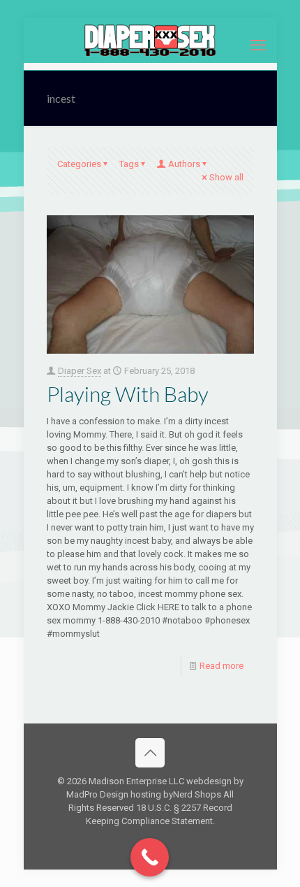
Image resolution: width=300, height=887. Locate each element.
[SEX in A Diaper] (150, 40)
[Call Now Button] (149, 857)
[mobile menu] (258, 45)
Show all (226, 177)
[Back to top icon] (150, 752)
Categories (79, 164)
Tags (129, 164)
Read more (221, 666)
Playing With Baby (128, 393)
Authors (184, 164)
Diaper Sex (79, 371)
